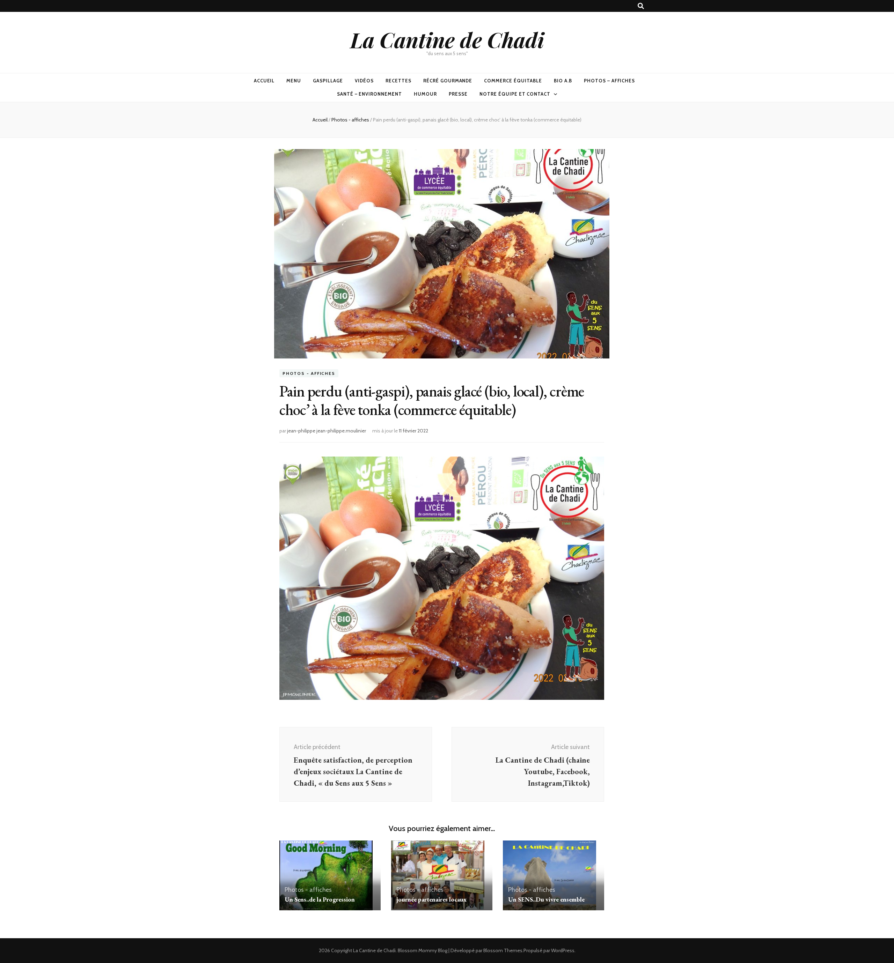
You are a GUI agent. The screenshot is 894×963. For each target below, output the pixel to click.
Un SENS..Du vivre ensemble (546, 899)
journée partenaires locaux (431, 899)
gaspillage (328, 80)
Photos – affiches (609, 80)
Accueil (264, 80)
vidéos (364, 80)
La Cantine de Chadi (447, 39)
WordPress (562, 950)
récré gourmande (447, 80)
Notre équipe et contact (514, 94)
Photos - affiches (309, 373)
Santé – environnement (369, 94)
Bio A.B (563, 80)
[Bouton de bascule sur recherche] (641, 6)
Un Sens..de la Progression (320, 899)
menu (293, 80)
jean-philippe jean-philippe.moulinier (326, 431)
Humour (425, 94)
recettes (398, 80)
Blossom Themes (502, 950)
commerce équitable (513, 80)
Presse (458, 94)
